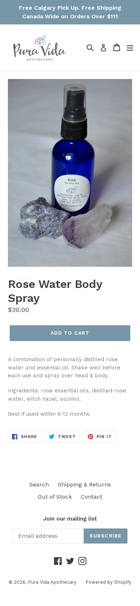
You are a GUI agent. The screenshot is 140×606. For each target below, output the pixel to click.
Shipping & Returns (84, 484)
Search (39, 484)
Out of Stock (55, 496)
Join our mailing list (70, 519)
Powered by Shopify (108, 582)
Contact (91, 496)
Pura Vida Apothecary (52, 582)
